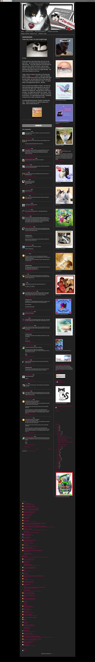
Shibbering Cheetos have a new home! (30, 548)
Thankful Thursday (27, 551)
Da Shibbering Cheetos (28, 547)
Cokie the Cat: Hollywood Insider (30, 540)
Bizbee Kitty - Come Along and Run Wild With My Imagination (35, 523)
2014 (58, 430)
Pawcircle (25, 604)
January (59, 460)
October (59, 434)
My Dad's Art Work (29, 31)
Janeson (26, 318)
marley (26, 383)
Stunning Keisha (27, 630)
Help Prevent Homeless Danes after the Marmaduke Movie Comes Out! (35, 529)
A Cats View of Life (27, 503)
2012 (58, 463)
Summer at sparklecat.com (30, 158)
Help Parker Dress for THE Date (29, 579)
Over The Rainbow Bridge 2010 (29, 598)
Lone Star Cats (28, 189)
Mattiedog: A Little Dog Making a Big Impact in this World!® (34, 587)
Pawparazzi (25, 602)
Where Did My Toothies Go (40, 31)
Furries (26, 172)
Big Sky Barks (26, 520)
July (58, 451)
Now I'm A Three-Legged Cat (29, 595)
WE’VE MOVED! (26, 574)
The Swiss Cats (28, 203)
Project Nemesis (26, 562)
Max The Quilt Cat (27, 590)
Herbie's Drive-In (27, 561)
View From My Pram (29, 399)
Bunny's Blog (26, 531)
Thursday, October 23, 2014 (30, 185)
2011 (58, 465)
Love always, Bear (27, 584)
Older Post (49, 449)
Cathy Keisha (27, 391)
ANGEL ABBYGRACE (29, 226)
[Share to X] (38, 125)
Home (22, 31)
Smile (24, 585)
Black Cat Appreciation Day (28, 541)
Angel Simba (27, 164)
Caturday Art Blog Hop (61, 446)
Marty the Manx (28, 148)
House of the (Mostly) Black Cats (30, 567)
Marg (26, 274)
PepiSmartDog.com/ (37, 117)
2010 (58, 466)
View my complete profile (60, 160)
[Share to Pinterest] (41, 125)
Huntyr (25, 570)
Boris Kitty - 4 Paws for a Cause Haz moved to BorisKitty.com (35, 526)
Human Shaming (26, 518)
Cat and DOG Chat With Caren (30, 291)
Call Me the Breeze (27, 537)
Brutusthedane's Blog (28, 528)
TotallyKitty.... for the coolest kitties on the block (32, 639)
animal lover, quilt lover (29, 311)
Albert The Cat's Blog (27, 514)
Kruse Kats (26, 578)
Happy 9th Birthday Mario (62, 439)
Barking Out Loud (27, 517)
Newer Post (25, 449)
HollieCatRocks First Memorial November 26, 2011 (31, 565)
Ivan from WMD (28, 209)
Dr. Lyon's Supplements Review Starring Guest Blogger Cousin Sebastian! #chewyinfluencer (38, 637)
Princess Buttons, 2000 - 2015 (28, 535)
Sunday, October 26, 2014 (29, 342)
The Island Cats (28, 131)
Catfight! (25, 596)
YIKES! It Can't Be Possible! (62, 440)
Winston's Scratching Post (28, 641)
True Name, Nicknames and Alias (29, 504)
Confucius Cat (26, 544)
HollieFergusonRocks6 (28, 564)
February (59, 458)
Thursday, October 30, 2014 (30, 414)
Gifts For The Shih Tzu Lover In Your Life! (30, 588)
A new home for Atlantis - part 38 (29, 582)
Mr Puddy (27, 179)
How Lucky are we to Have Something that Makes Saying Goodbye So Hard (36, 557)
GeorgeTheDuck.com (27, 553)
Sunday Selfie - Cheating (62, 444)
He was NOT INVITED (27, 571)
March (59, 457)
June (59, 452)
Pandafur (25, 601)
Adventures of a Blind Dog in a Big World (31, 509)
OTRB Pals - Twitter (42, 33)
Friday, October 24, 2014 (29, 308)
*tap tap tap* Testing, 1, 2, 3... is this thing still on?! (31, 524)
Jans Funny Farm (28, 245)
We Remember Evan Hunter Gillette (29, 568)
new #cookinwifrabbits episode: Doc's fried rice (31, 507)
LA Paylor (27, 253)
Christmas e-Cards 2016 (53, 31)
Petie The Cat (26, 611)
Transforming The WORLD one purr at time (30, 545)
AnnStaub (27, 195)
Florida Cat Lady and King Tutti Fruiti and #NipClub (33, 550)
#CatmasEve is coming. (27, 554)
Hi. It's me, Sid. (26, 628)
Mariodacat (63, 149)
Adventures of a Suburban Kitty (29, 511)
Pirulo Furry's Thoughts (28, 614)
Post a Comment (27, 446)
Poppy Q (25, 619)
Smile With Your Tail (28, 374)
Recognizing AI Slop (27, 538)
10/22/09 (32, 76)
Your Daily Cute (26, 644)
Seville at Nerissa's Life (29, 436)
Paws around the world (28, 606)
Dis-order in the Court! (27, 515)
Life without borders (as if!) (28, 581)
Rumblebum (26, 622)
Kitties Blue (27, 216)
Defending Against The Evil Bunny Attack (30, 521)
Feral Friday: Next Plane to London (29, 631)
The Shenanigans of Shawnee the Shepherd (32, 636)
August (59, 449)
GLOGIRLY (26, 556)
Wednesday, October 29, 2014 (30, 387)
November (60, 433)
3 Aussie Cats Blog (60, 370)
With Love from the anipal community (29, 599)
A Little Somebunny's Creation (29, 506)
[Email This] (36, 125)
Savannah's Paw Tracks (29, 325)
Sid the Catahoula (27, 627)
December (60, 431)
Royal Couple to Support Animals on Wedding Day (31, 532)
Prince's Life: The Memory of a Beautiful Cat (30, 615)
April (58, 455)
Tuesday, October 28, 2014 (30, 380)
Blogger (52, 653)
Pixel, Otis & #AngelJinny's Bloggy (30, 617)
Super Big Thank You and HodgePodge (64, 437)
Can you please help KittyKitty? (28, 612)
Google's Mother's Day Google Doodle (30, 645)
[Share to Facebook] (39, 125)
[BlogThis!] (37, 125)
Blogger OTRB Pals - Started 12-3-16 (29, 33)
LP (25, 282)
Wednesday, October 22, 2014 (30, 135)
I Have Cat (25, 573)
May (58, 454)
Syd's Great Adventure (28, 633)
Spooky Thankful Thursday (62, 436)
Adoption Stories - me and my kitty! (29, 634)
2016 (58, 427)
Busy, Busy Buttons (27, 534)
